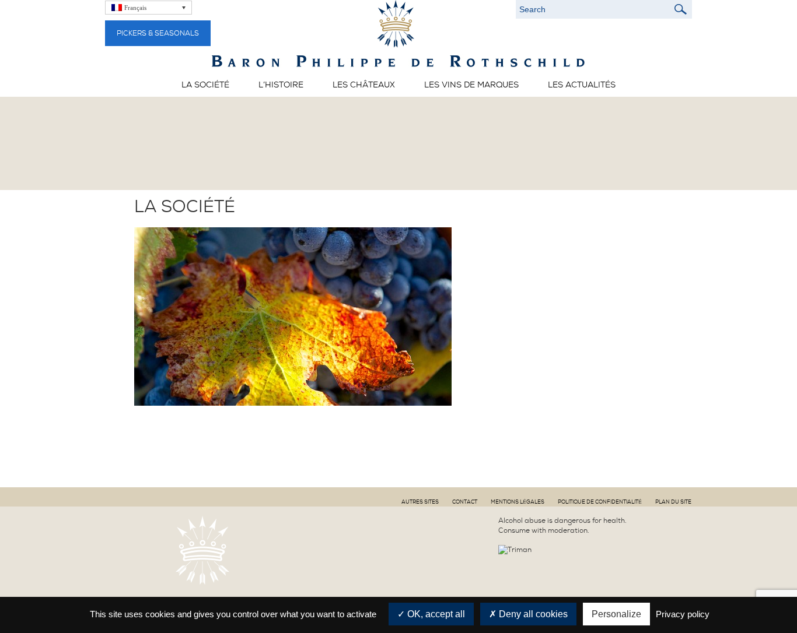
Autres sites (420, 501)
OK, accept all (435, 614)
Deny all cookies (532, 614)
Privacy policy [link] (682, 614)
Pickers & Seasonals (158, 33)
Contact (464, 501)
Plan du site (673, 501)
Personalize (616, 614)
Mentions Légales (517, 501)
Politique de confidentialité (600, 501)
